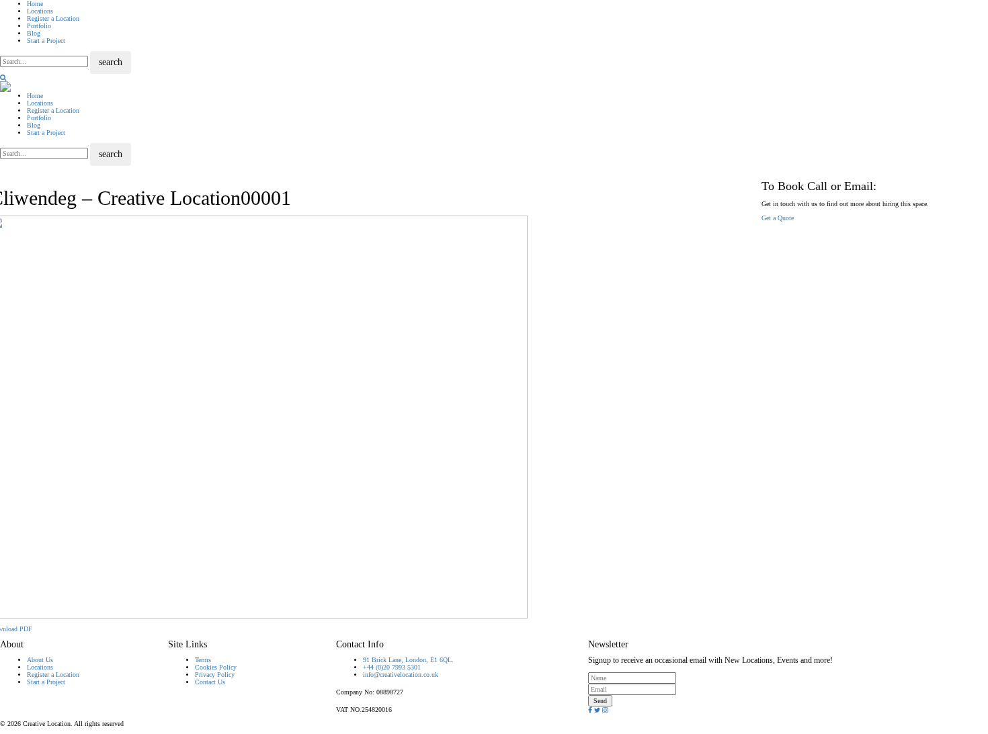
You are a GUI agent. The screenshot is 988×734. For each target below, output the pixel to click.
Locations (40, 11)
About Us (40, 659)
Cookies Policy (216, 667)
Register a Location (53, 18)
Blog (33, 33)
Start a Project (46, 40)
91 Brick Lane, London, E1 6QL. (408, 659)
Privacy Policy (215, 674)
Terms (203, 659)
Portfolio (39, 26)
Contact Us (210, 682)
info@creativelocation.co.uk (400, 674)
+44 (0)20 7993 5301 (392, 667)
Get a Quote (777, 218)
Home (35, 3)
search (110, 62)
